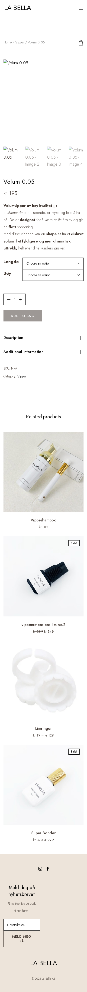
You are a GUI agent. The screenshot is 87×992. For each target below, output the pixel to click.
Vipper (19, 42)
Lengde (11, 262)
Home (7, 42)
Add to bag (23, 316)
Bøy (7, 273)
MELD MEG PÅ (22, 938)
